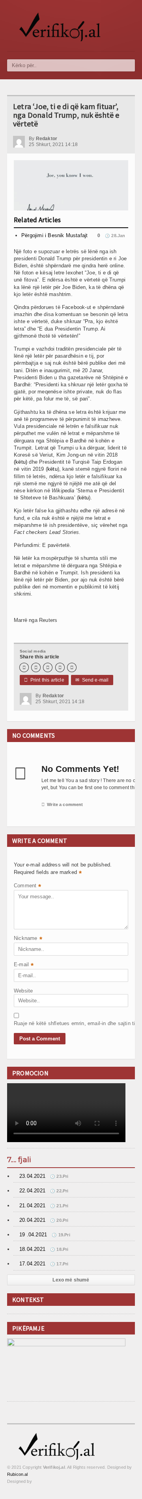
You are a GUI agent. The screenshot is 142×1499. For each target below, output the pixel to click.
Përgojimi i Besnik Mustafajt (54, 235)
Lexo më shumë (70, 1280)
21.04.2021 (32, 1205)
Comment (27, 886)
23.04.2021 (32, 1176)
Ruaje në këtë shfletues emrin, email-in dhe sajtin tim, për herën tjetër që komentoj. (33, 1023)
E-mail (24, 965)
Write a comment (62, 804)
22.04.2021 (32, 1191)
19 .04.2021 (33, 1235)
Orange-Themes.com (51, 1481)
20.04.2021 (32, 1220)
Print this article (44, 680)
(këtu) (20, 462)
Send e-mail (92, 680)
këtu (52, 469)
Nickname (28, 939)
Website (23, 991)
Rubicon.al (17, 1474)
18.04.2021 (32, 1249)
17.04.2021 (32, 1264)
